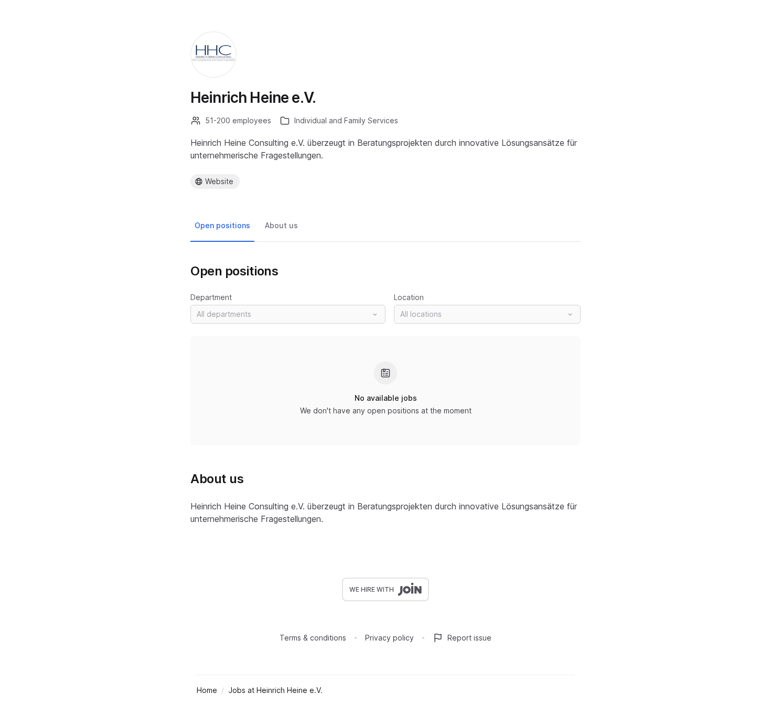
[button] (287, 314)
